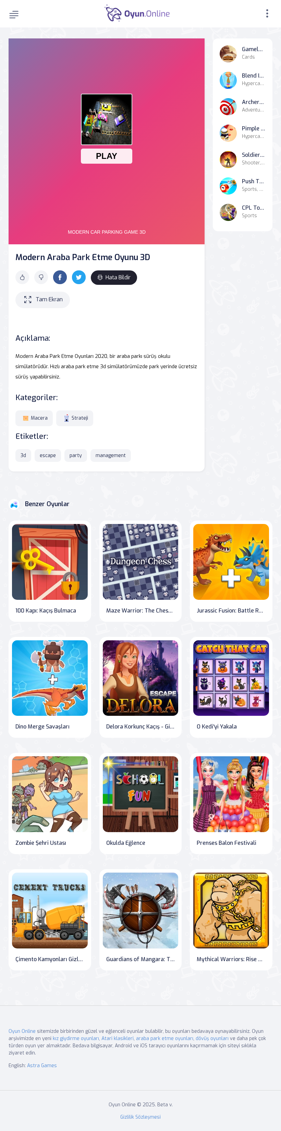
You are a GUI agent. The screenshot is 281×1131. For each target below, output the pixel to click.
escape (48, 455)
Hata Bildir (118, 277)
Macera (39, 418)
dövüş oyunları (212, 1038)
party (76, 455)
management (111, 455)
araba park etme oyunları (164, 1038)
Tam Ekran (49, 299)
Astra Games (42, 1065)
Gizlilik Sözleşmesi (140, 1117)
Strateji (80, 418)
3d (23, 455)
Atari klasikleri (117, 1038)
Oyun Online (22, 1031)
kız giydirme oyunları (76, 1038)
